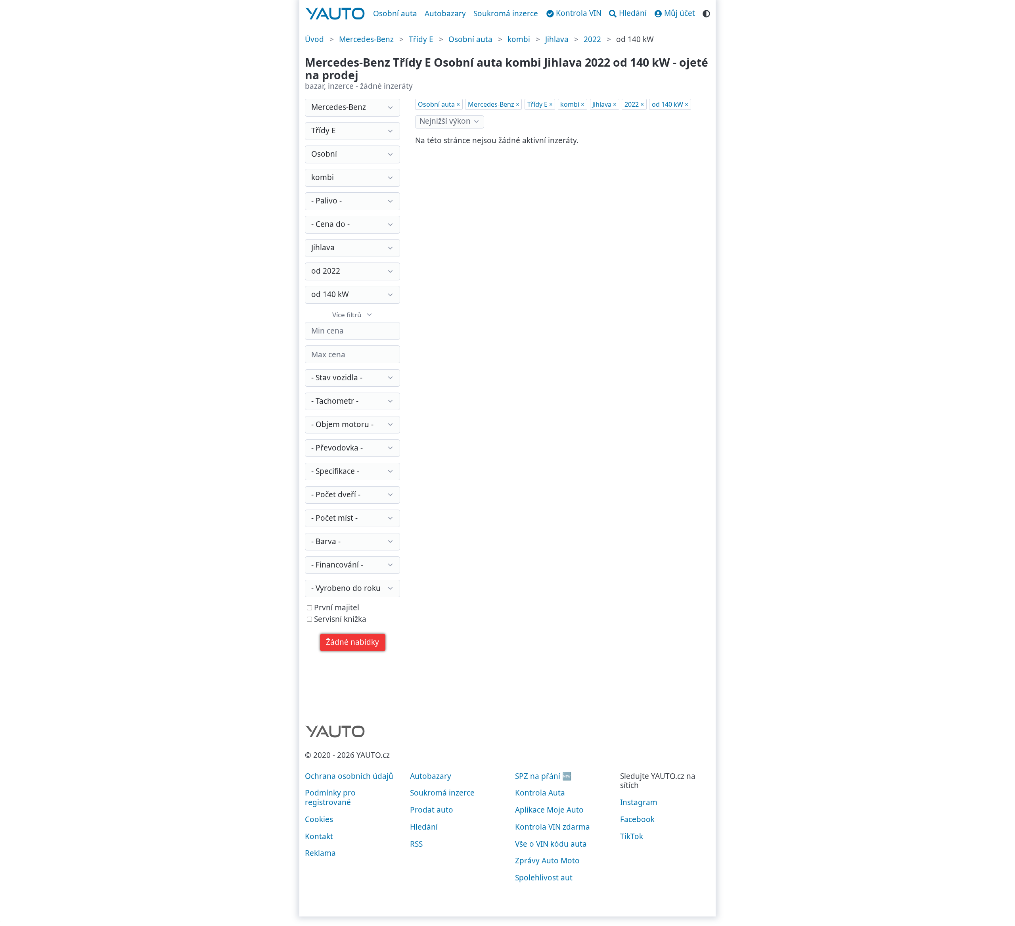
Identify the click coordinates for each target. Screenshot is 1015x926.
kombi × (572, 104)
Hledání (424, 827)
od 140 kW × (670, 104)
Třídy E (421, 39)
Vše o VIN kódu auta (551, 844)
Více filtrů (347, 314)
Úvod (314, 39)
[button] (352, 643)
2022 (592, 39)
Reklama (320, 853)
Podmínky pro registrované (330, 797)
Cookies (319, 819)
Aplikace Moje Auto (549, 810)
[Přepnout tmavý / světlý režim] (706, 12)
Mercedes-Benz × (493, 104)
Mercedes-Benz (366, 39)
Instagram (638, 802)
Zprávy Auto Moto (547, 860)
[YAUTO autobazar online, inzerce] (335, 14)
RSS (416, 844)
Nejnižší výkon (445, 121)
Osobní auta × (439, 104)
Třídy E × (540, 104)
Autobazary (445, 13)
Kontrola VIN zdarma (552, 827)
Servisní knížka (339, 619)
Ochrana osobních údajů (349, 776)
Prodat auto (431, 810)
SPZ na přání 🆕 (543, 776)
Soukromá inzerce (505, 13)
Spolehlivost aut (544, 877)
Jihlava (557, 39)
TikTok (631, 836)
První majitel (335, 608)
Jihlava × (604, 104)
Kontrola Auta (540, 793)
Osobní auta (395, 13)
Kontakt (319, 836)
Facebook (637, 819)
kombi (519, 39)
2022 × (634, 104)
